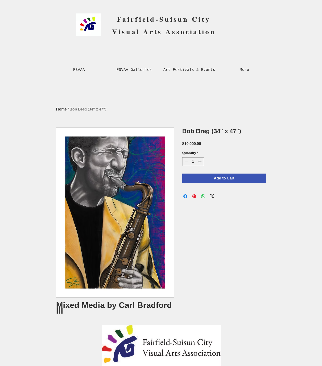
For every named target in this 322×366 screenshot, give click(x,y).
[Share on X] (212, 196)
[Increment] (200, 161)
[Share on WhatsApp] (203, 196)
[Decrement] (186, 161)
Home (61, 109)
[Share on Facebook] (185, 196)
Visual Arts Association (164, 31)
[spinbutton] (193, 161)
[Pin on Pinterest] (194, 196)
